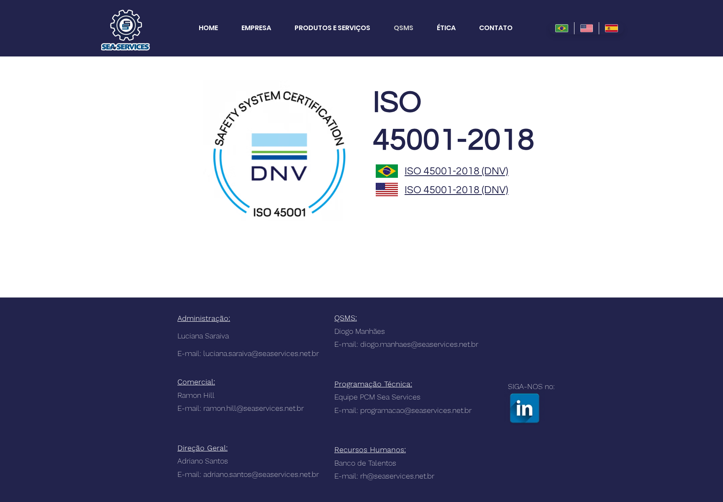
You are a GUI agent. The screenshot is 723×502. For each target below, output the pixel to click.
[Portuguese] (561, 28)
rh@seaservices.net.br (397, 475)
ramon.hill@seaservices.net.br (253, 408)
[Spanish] (611, 28)
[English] (586, 28)
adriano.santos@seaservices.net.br (261, 474)
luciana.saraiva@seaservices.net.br (261, 353)
